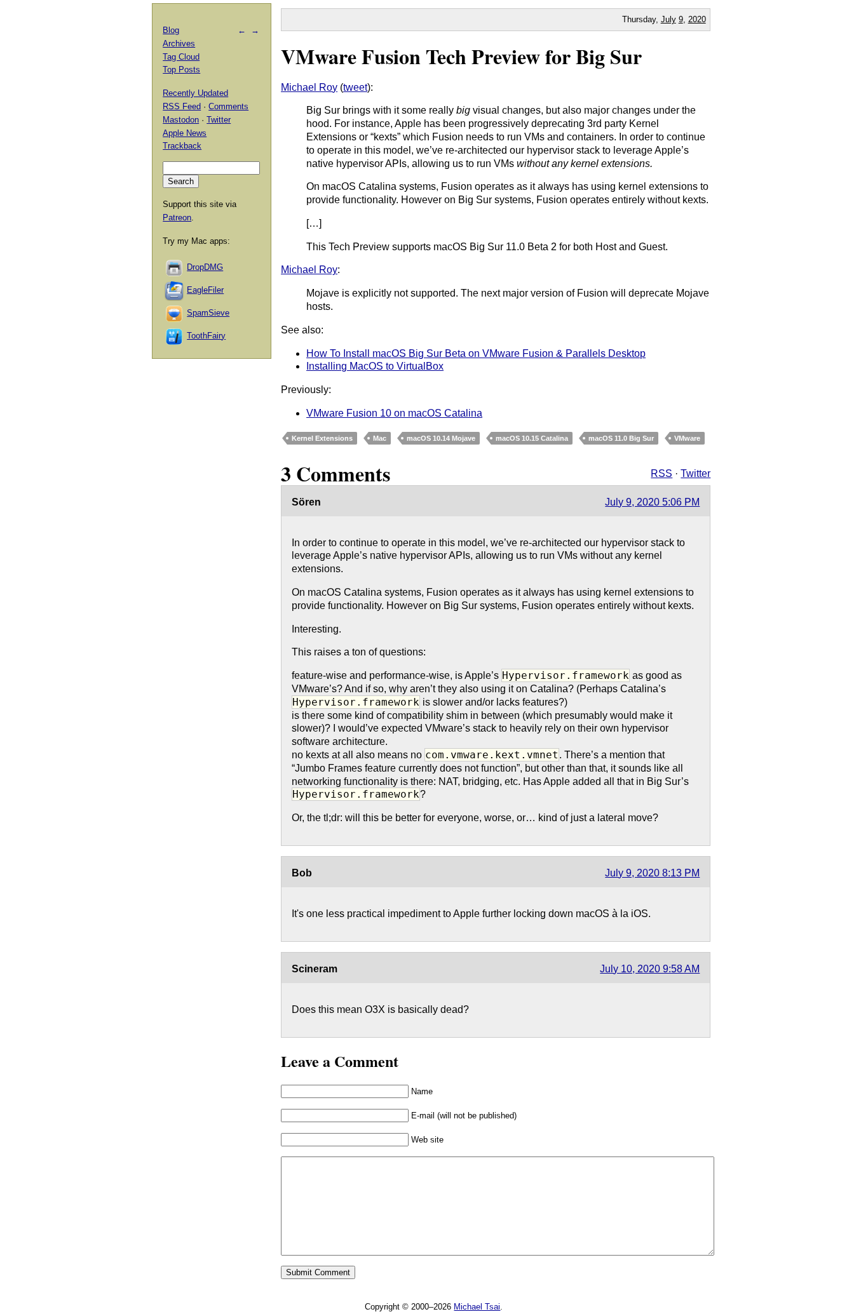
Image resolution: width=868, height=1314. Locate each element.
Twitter (695, 473)
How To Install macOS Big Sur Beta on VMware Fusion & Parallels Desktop (476, 353)
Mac (379, 438)
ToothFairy (206, 335)
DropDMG (205, 267)
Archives (179, 43)
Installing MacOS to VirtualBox (375, 366)
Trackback (182, 146)
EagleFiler (205, 290)
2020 (697, 19)
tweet (355, 87)
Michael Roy (309, 87)
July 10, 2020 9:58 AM (650, 968)
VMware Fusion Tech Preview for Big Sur (461, 56)
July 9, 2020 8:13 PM (652, 873)
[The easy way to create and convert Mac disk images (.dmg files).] (175, 267)
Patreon (177, 217)
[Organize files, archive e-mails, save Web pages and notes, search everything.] (175, 290)
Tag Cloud (181, 57)
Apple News (185, 133)
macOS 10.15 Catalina (532, 438)
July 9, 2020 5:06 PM (652, 502)
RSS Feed (182, 106)
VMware (687, 438)
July (668, 19)
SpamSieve (208, 313)
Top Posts (181, 69)
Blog (171, 30)
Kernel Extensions (322, 438)
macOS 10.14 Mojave (441, 438)
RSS (661, 473)
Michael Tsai (477, 1306)
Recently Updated (195, 93)
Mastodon (181, 119)
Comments (228, 106)
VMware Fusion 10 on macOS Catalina (394, 413)
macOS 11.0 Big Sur (621, 438)
